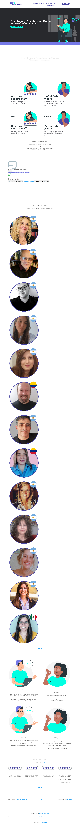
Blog (54, 3)
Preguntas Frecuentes (50, 5)
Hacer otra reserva (39, 181)
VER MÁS (40, 648)
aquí (44, 762)
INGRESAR (66, 3)
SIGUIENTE (11, 172)
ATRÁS (10, 171)
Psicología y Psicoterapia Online (31, 21)
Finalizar (47, 181)
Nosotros (50, 3)
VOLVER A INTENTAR (26, 172)
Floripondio (69, 799)
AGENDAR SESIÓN (17, 26)
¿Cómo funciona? (36, 3)
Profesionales (44, 3)
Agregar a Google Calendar (15, 181)
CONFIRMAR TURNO (17, 172)
